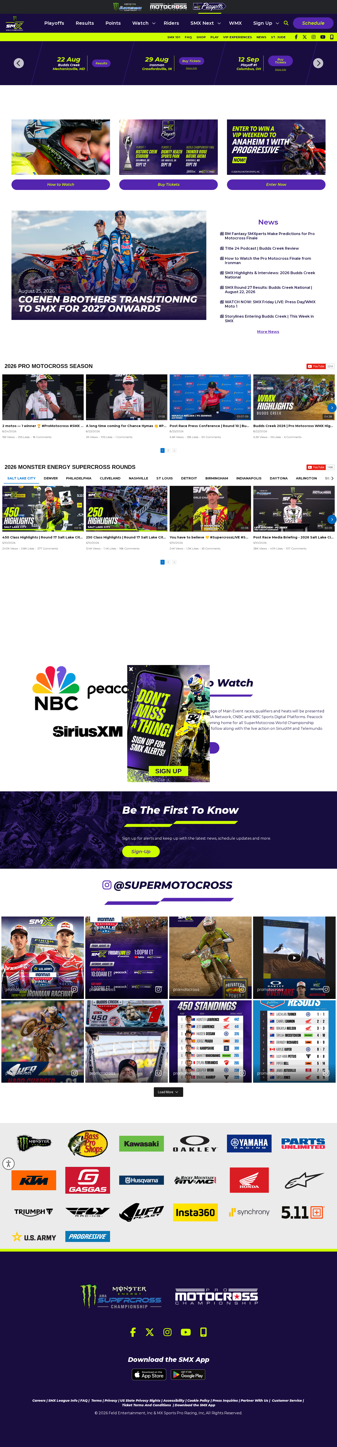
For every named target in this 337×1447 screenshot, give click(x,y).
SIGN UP (168, 770)
